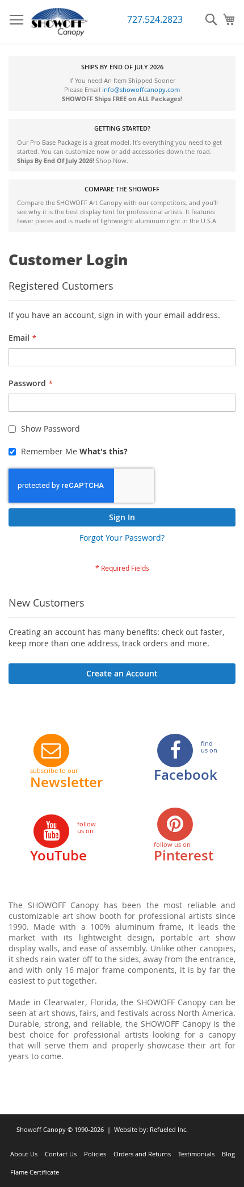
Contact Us (61, 1154)
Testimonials (196, 1154)
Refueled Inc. (169, 1129)
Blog (228, 1154)
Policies (95, 1154)
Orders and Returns (142, 1154)
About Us (23, 1154)
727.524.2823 (155, 19)
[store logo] (59, 22)
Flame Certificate (34, 1172)
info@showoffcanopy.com (141, 89)
